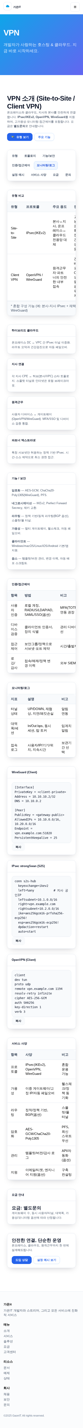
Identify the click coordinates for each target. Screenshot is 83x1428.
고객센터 (10, 1352)
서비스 (8, 1336)
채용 (7, 1394)
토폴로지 (30, 155)
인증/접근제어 (21, 165)
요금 (56, 174)
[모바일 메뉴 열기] (75, 7)
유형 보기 (20, 137)
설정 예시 (18, 174)
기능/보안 (48, 155)
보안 (7, 1399)
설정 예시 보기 (46, 1260)
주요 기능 (44, 137)
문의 (68, 174)
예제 (7, 1373)
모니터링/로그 (46, 165)
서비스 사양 (38, 174)
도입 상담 (21, 1260)
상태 (7, 1378)
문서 (7, 1367)
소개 (7, 1330)
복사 (18, 847)
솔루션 (8, 1341)
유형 (15, 155)
